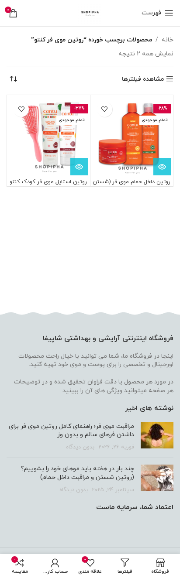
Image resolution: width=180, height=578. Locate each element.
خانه (167, 40)
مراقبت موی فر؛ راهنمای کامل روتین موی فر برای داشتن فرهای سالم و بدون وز (71, 430)
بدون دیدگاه (80, 447)
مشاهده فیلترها (143, 79)
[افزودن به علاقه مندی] (104, 109)
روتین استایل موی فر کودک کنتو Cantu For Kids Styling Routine (48, 185)
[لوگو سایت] (90, 12)
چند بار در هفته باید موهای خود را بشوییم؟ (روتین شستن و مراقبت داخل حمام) (77, 473)
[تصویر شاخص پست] (157, 436)
